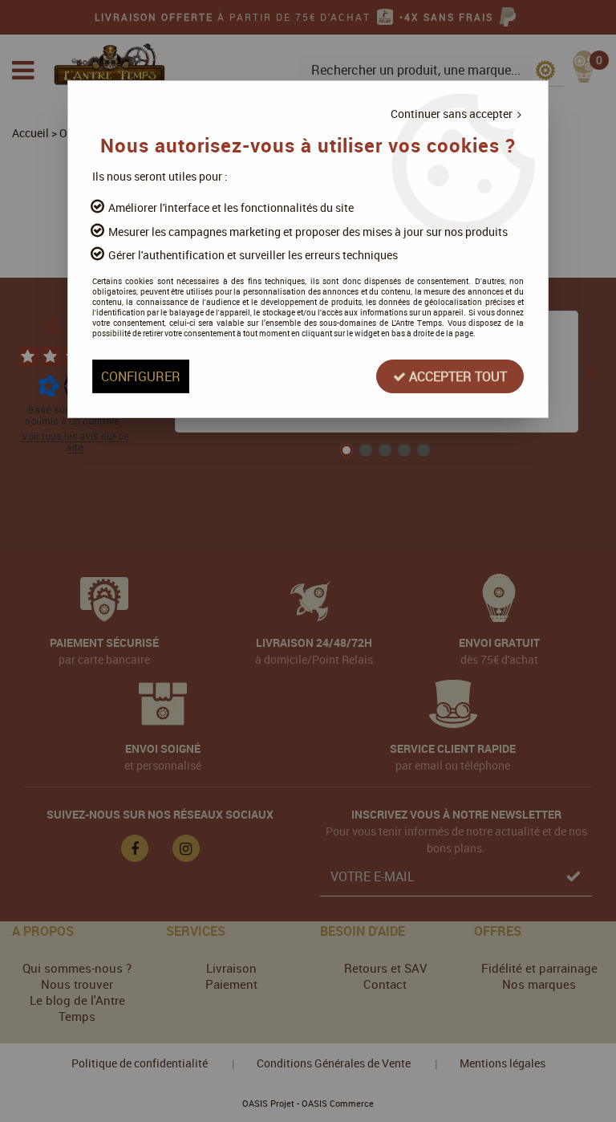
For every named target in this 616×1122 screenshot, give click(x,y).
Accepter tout (456, 376)
